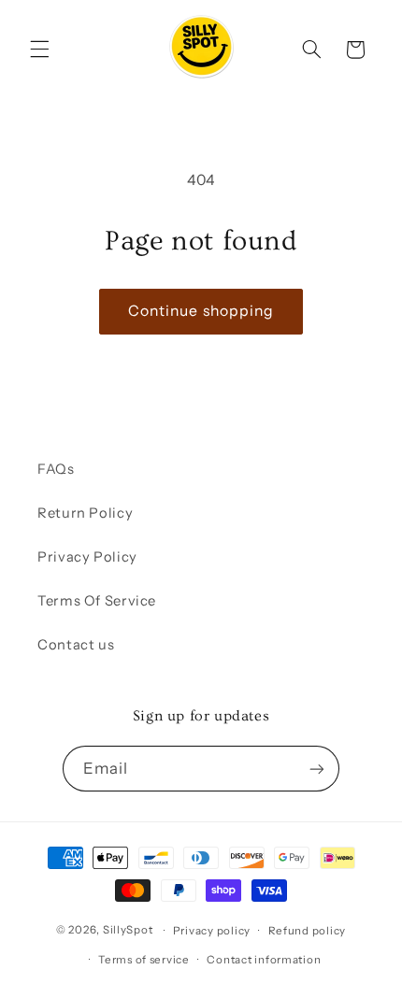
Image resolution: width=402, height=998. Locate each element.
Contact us (75, 644)
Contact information (264, 959)
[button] (39, 49)
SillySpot (128, 930)
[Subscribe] (316, 768)
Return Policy (85, 513)
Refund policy (307, 930)
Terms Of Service (96, 600)
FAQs (56, 469)
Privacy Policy (87, 557)
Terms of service (144, 959)
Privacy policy (212, 930)
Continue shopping (201, 311)
